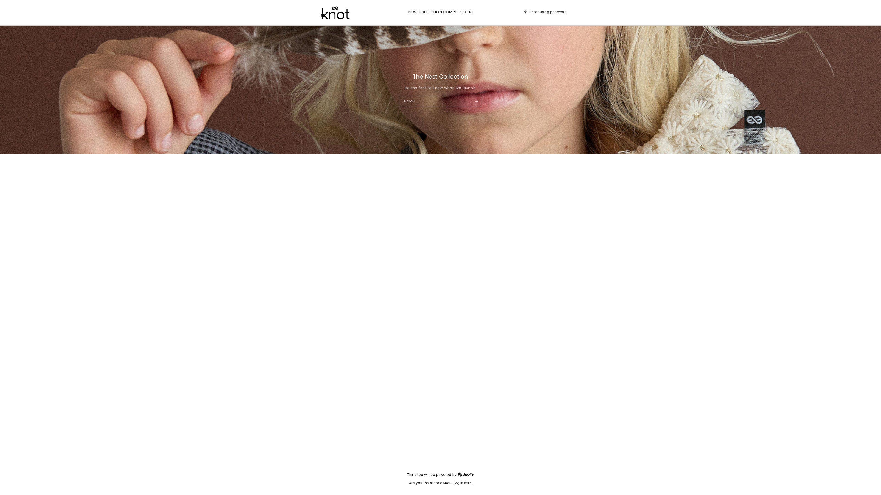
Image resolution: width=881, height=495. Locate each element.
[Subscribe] (476, 101)
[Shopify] (466, 475)
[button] (545, 12)
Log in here (463, 483)
